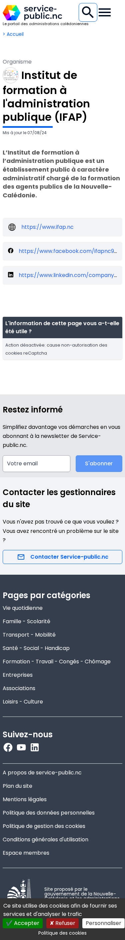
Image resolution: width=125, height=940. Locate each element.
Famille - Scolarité (26, 621)
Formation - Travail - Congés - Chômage (57, 661)
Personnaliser (103, 923)
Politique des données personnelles (49, 813)
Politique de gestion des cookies (44, 826)
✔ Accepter (22, 923)
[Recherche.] (88, 12)
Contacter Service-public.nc (69, 557)
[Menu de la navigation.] (104, 12)
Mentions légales (25, 799)
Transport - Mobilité (29, 635)
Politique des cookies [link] (62, 933)
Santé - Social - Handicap (36, 648)
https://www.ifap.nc (47, 227)
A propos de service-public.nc (42, 772)
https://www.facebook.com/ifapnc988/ (71, 251)
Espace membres (26, 853)
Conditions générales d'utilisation (45, 839)
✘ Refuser (62, 923)
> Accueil (13, 34)
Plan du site (17, 786)
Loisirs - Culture (23, 702)
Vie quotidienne (23, 608)
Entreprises (18, 675)
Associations (19, 688)
